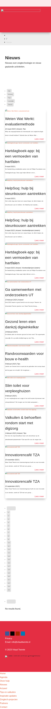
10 (9, 542)
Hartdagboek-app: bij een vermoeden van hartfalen (22, 156)
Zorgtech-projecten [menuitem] (9, 699)
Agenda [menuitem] (3, 677)
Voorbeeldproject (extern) (31, 230)
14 (9, 556)
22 (9, 583)
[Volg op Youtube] (18, 633)
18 (9, 569)
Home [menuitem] (3, 673)
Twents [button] (10, 104)
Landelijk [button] (10, 101)
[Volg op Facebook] (7, 633)
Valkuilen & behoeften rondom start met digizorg (23, 423)
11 (9, 546)
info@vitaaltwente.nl (21, 642)
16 (9, 563)
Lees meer (39, 139)
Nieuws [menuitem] (3, 685)
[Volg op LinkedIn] (23, 633)
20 (9, 576)
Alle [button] (9, 91)
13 (9, 553)
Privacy (8, 638)
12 (9, 549)
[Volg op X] (12, 633)
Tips (24, 129)
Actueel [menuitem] (3, 688)
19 (9, 573)
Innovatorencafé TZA (22, 455)
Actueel (19, 129)
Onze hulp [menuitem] (5, 681)
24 (9, 590)
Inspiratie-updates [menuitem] (8, 696)
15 (9, 559)
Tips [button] (9, 97)
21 (9, 580)
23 (9, 586)
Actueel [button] (10, 94)
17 (9, 566)
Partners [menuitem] (4, 703)
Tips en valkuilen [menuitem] (8, 692)
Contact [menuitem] (3, 707)
